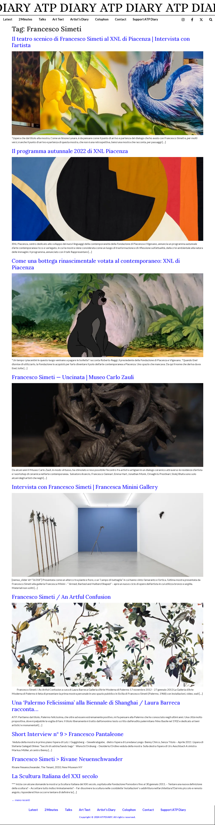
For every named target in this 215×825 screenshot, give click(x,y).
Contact (120, 19)
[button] (210, 19)
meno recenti (21, 800)
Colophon (102, 19)
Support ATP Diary (145, 19)
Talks (42, 19)
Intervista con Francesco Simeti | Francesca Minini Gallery (85, 486)
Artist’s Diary (79, 19)
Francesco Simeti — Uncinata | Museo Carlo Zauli (73, 377)
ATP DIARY (47, 8)
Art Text (58, 19)
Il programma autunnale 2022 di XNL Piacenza (70, 151)
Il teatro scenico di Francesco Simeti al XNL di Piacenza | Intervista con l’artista (101, 42)
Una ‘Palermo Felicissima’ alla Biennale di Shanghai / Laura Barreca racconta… (96, 705)
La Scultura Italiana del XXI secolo (55, 776)
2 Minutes (25, 19)
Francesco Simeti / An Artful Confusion (61, 596)
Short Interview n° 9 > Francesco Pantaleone (67, 734)
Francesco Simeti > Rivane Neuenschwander (67, 759)
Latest (7, 19)
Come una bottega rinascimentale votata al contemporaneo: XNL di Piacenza (96, 264)
